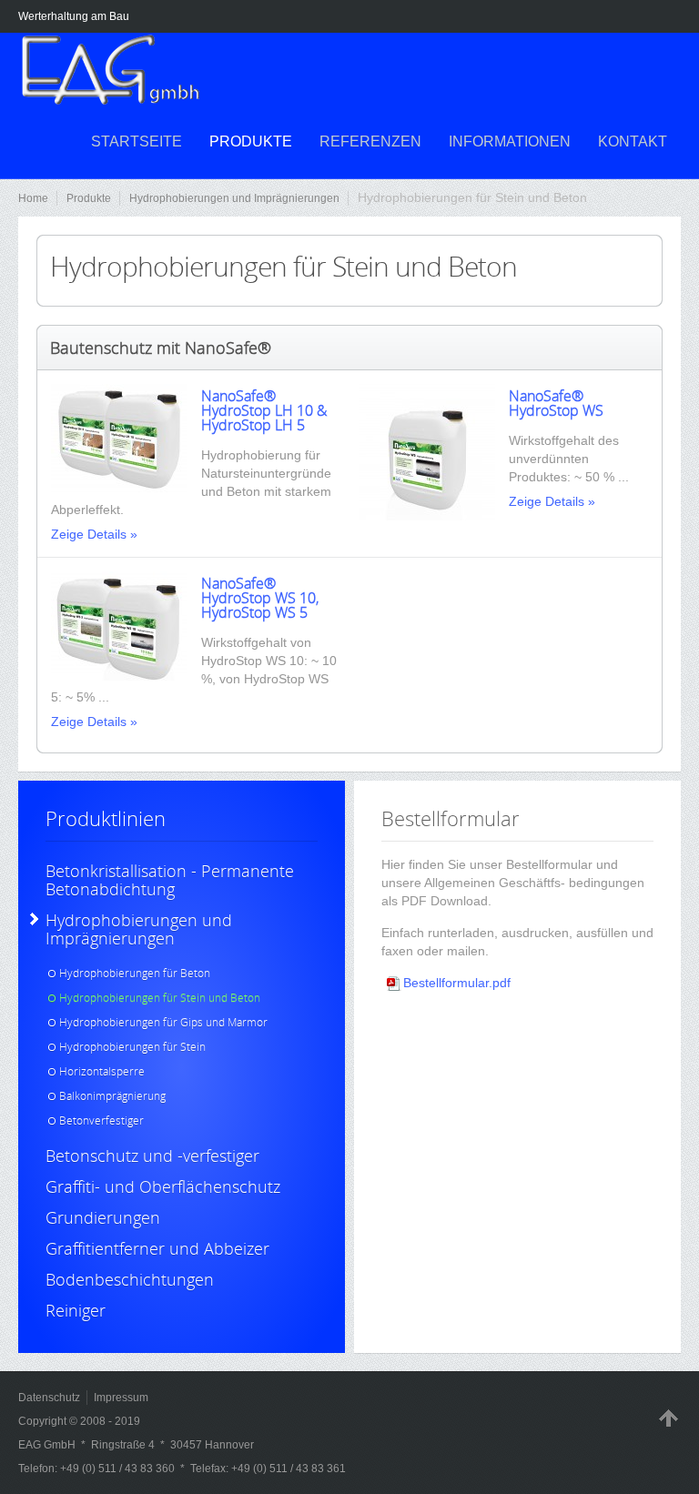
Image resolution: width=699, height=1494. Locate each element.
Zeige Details (89, 534)
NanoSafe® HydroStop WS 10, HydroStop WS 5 (260, 597)
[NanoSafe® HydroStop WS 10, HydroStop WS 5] (119, 676)
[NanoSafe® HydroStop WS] (427, 516)
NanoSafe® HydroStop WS (556, 403)
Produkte (88, 198)
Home (33, 198)
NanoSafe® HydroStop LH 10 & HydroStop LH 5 (264, 410)
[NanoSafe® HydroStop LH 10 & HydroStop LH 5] (119, 487)
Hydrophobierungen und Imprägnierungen (234, 198)
